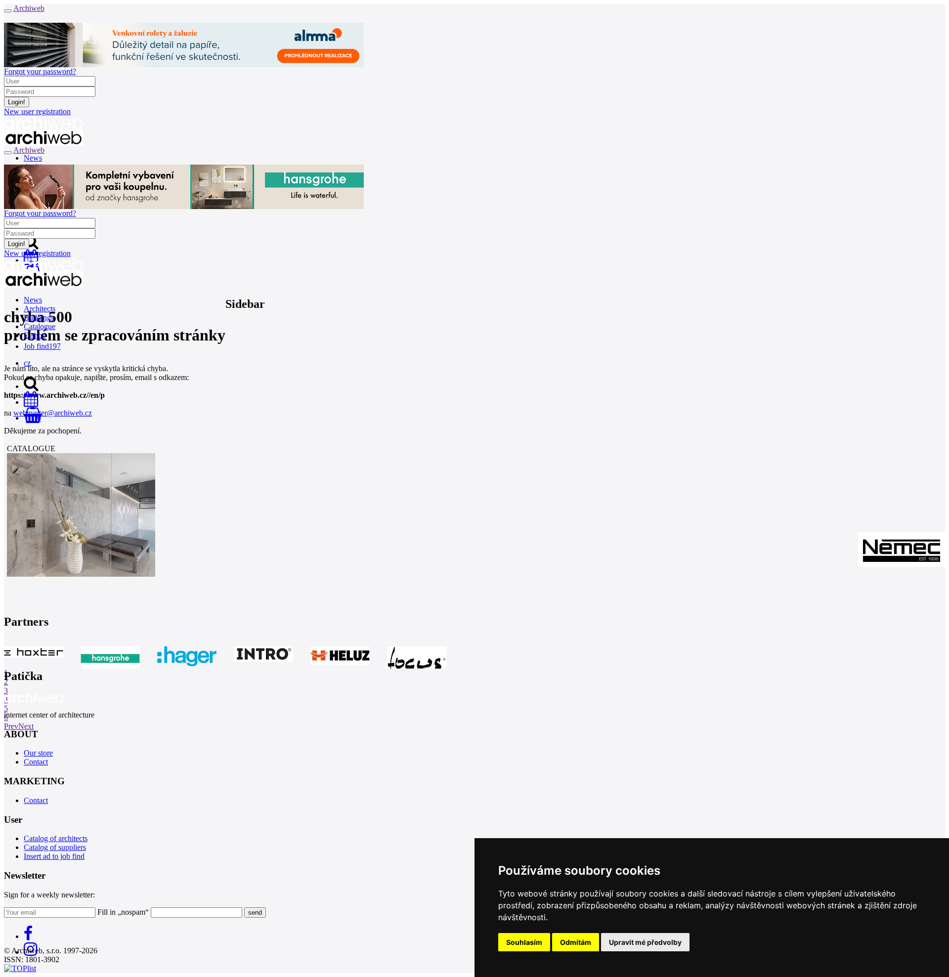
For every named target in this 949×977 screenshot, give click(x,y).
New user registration (37, 111)
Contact (36, 762)
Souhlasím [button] (524, 942)
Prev (11, 726)
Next (26, 726)
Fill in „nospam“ (123, 912)
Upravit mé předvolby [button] (645, 942)
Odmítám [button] (575, 942)
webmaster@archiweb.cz (52, 413)
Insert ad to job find (54, 856)
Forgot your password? (40, 71)
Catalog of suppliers (55, 847)
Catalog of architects (55, 838)
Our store (38, 753)
